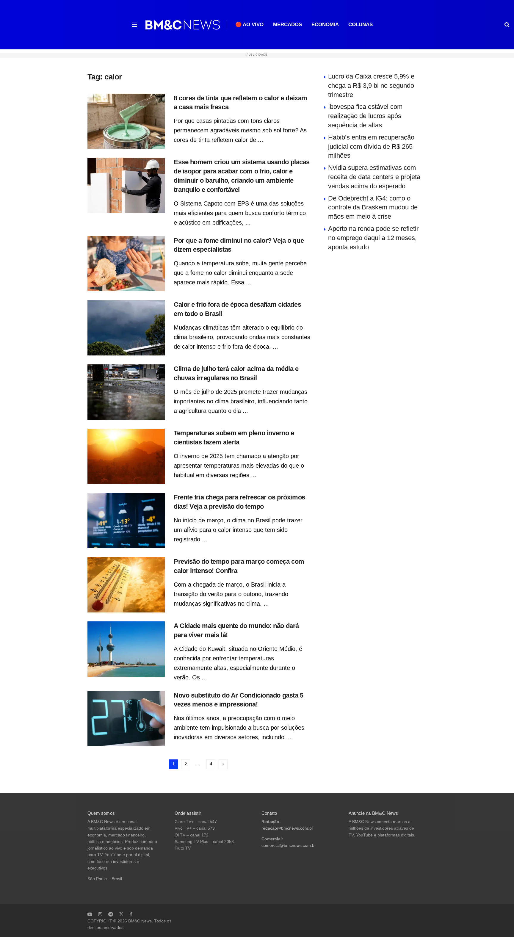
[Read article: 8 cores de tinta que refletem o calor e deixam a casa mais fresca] (126, 121)
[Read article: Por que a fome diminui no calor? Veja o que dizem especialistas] (126, 264)
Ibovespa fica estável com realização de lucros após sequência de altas (365, 116)
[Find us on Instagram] (100, 914)
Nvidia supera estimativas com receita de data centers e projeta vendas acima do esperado (374, 177)
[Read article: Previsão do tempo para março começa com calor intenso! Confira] (126, 584)
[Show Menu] (134, 25)
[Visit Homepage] (182, 25)
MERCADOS (287, 24)
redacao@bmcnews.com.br (287, 828)
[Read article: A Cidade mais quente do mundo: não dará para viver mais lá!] (126, 649)
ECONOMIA (325, 24)
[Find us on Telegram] (110, 914)
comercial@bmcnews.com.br (288, 845)
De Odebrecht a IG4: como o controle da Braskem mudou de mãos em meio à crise (373, 207)
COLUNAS (360, 24)
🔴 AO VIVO (249, 24)
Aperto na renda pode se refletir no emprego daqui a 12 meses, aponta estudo (373, 238)
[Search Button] (507, 24)
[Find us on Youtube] (89, 914)
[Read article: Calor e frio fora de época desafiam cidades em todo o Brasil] (126, 327)
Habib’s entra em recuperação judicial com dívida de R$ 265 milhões (371, 146)
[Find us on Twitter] (121, 914)
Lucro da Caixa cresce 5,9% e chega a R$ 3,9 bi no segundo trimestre (371, 85)
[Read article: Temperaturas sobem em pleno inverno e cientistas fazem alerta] (126, 456)
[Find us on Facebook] (131, 914)
